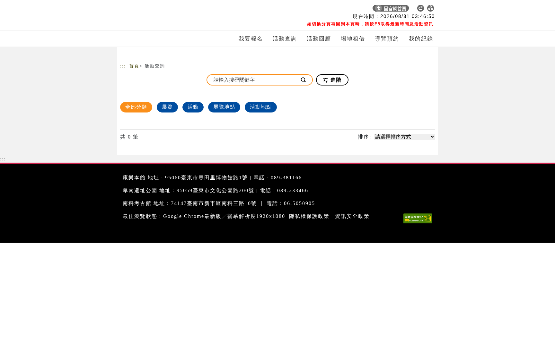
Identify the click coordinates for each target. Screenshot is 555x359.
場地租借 (353, 39)
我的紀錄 (421, 39)
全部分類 (136, 107)
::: (123, 66)
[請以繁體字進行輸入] (304, 79)
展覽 (167, 107)
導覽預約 (387, 39)
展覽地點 (224, 107)
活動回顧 (319, 39)
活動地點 (261, 107)
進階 (335, 80)
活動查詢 (285, 39)
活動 (193, 107)
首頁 (134, 66)
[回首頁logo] (165, 9)
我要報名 (251, 39)
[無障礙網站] (419, 223)
